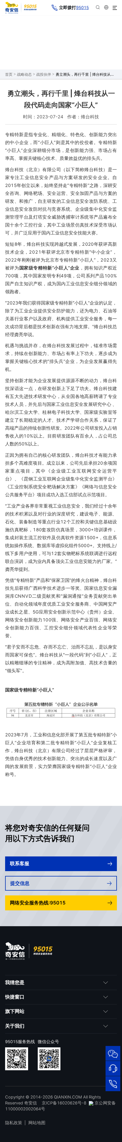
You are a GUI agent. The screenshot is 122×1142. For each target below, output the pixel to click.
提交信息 (20, 883)
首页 (8, 74)
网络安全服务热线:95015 (38, 903)
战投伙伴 (43, 74)
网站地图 (36, 1122)
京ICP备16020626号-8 (64, 1103)
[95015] (113, 1083)
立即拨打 (74, 7)
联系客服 (19, 863)
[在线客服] (113, 1068)
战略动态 (24, 74)
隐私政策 (13, 1122)
